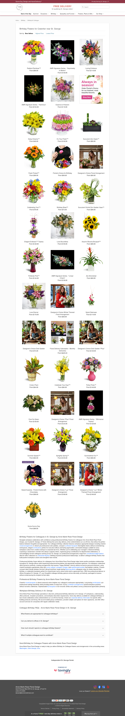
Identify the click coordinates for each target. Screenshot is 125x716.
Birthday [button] (53, 14)
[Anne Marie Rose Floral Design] (30, 7)
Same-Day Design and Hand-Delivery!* (29, 1)
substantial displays (43, 555)
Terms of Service (45, 708)
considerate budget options (95, 553)
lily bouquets (51, 586)
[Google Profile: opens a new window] (103, 687)
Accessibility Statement (68, 708)
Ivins (38, 648)
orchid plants (37, 548)
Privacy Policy (55, 708)
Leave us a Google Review (100, 691)
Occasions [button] (44, 14)
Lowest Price (50, 33)
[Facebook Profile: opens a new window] (99, 687)
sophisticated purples (78, 567)
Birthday (23, 20)
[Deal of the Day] (91, 89)
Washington (23, 648)
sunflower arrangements (75, 584)
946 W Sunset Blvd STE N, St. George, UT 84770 (31, 689)
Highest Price (39, 33)
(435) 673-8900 (20, 691)
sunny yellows (50, 567)
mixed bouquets (30, 582)
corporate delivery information (80, 598)
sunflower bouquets (71, 546)
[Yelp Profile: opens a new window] (108, 687)
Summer (36, 14)
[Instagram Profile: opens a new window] (95, 687)
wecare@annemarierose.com (25, 693)
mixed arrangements (26, 546)
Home (17, 20)
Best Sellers (29, 33)
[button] (120, 707)
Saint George (32, 648)
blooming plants (70, 569)
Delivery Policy (80, 708)
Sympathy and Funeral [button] (67, 14)
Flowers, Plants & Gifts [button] (85, 14)
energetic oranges (62, 567)
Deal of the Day (26, 14)
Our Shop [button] (99, 14)
